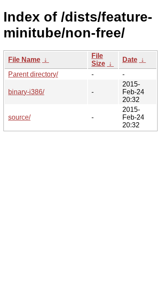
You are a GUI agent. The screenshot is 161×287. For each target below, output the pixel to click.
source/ (19, 117)
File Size (98, 59)
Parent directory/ (33, 74)
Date (129, 59)
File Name (24, 59)
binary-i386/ (26, 92)
